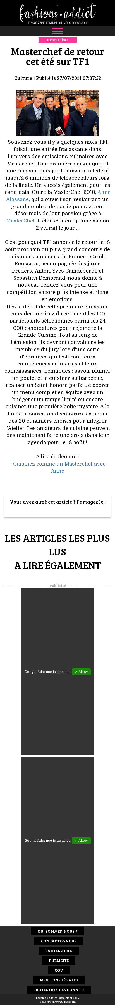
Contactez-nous (58, 941)
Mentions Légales (59, 979)
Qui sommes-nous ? (57, 931)
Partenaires (58, 950)
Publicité (59, 960)
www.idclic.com (65, 1002)
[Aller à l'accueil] (57, 13)
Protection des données (59, 989)
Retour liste (57, 39)
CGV (59, 970)
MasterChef (20, 221)
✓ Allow (81, 672)
